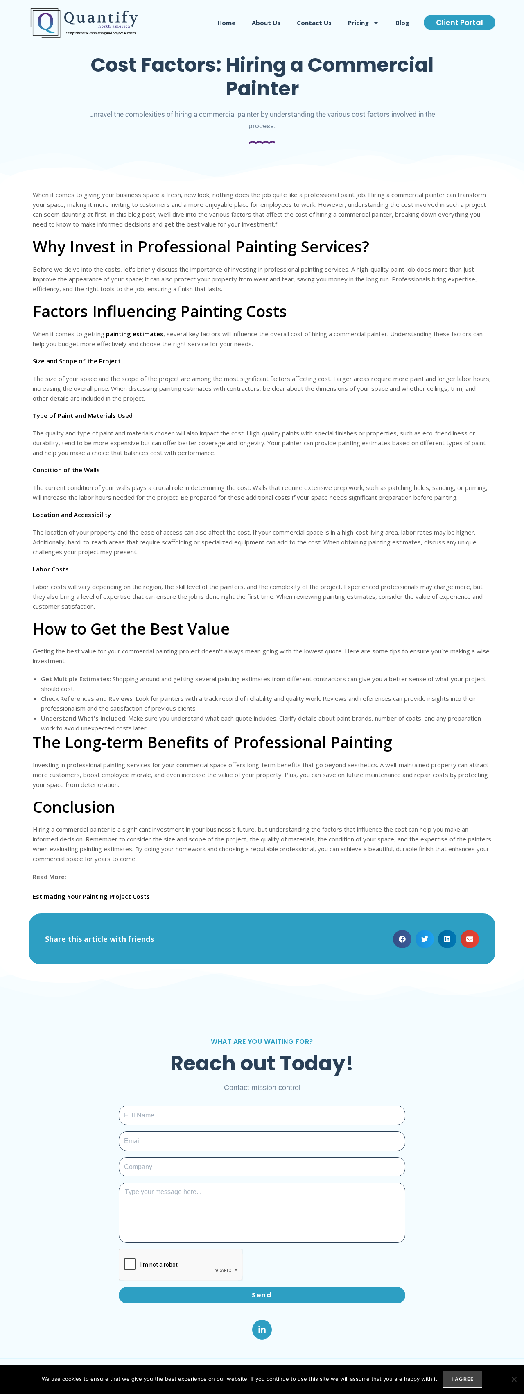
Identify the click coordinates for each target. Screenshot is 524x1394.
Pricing (358, 22)
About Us (266, 22)
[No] (514, 1379)
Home (226, 22)
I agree (463, 1379)
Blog (402, 22)
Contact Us (314, 22)
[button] (402, 939)
